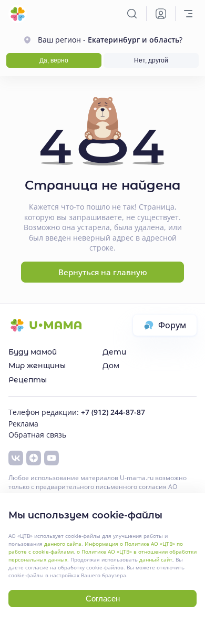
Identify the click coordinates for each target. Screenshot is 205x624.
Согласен (103, 598)
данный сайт (155, 559)
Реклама (23, 424)
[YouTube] (51, 458)
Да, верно (53, 60)
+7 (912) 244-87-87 (113, 412)
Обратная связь (37, 435)
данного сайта (62, 543)
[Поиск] (132, 13)
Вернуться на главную (102, 272)
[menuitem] (55, 352)
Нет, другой (151, 60)
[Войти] (161, 13)
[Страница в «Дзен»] (33, 458)
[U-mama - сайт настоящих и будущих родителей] (17, 13)
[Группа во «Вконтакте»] (15, 458)
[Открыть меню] (188, 13)
